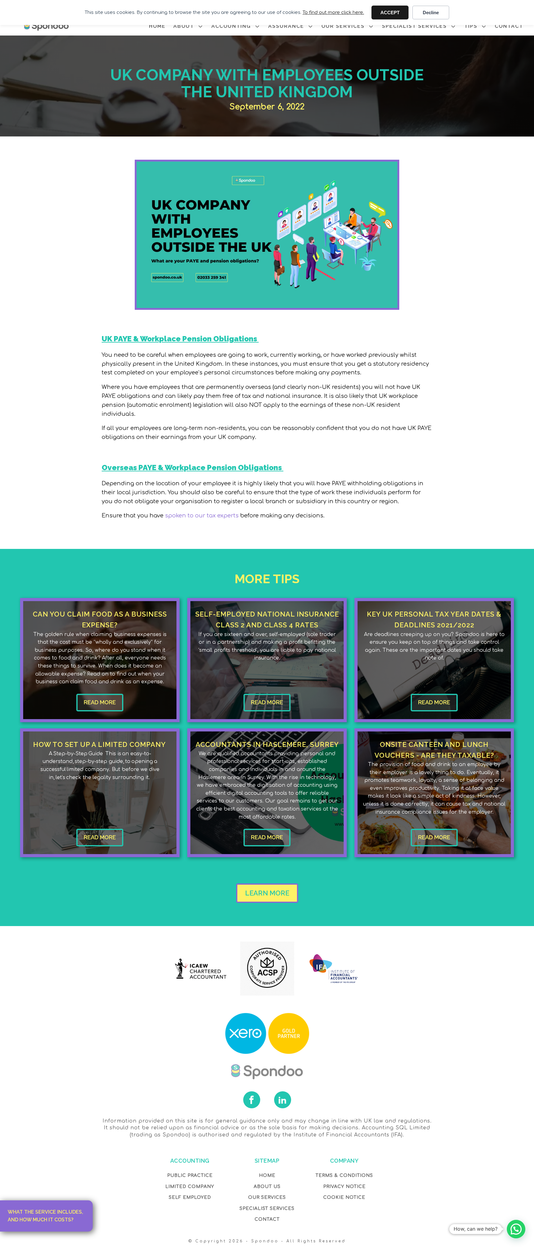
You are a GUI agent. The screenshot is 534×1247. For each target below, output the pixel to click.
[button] (516, 1229)
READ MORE (100, 702)
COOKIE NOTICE (344, 1197)
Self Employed (190, 1197)
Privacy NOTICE (344, 1186)
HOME (157, 26)
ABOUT (183, 26)
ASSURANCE (286, 26)
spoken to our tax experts (201, 515)
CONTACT (509, 26)
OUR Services (267, 1197)
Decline (431, 12)
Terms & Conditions (344, 1175)
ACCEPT (390, 12)
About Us (267, 1186)
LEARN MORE (267, 893)
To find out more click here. (333, 12)
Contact (267, 1219)
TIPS (470, 26)
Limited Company (189, 1186)
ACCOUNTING (231, 26)
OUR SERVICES (343, 26)
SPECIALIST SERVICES (414, 26)
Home (267, 1175)
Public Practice (190, 1175)
